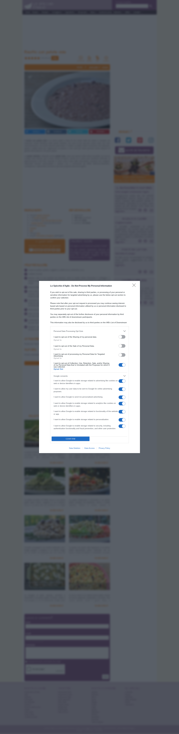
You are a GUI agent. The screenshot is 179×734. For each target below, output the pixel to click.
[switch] (122, 337)
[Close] (134, 286)
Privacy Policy (104, 448)
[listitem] (89, 331)
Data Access (89, 448)
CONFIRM (70, 439)
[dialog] (89, 367)
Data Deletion (74, 448)
